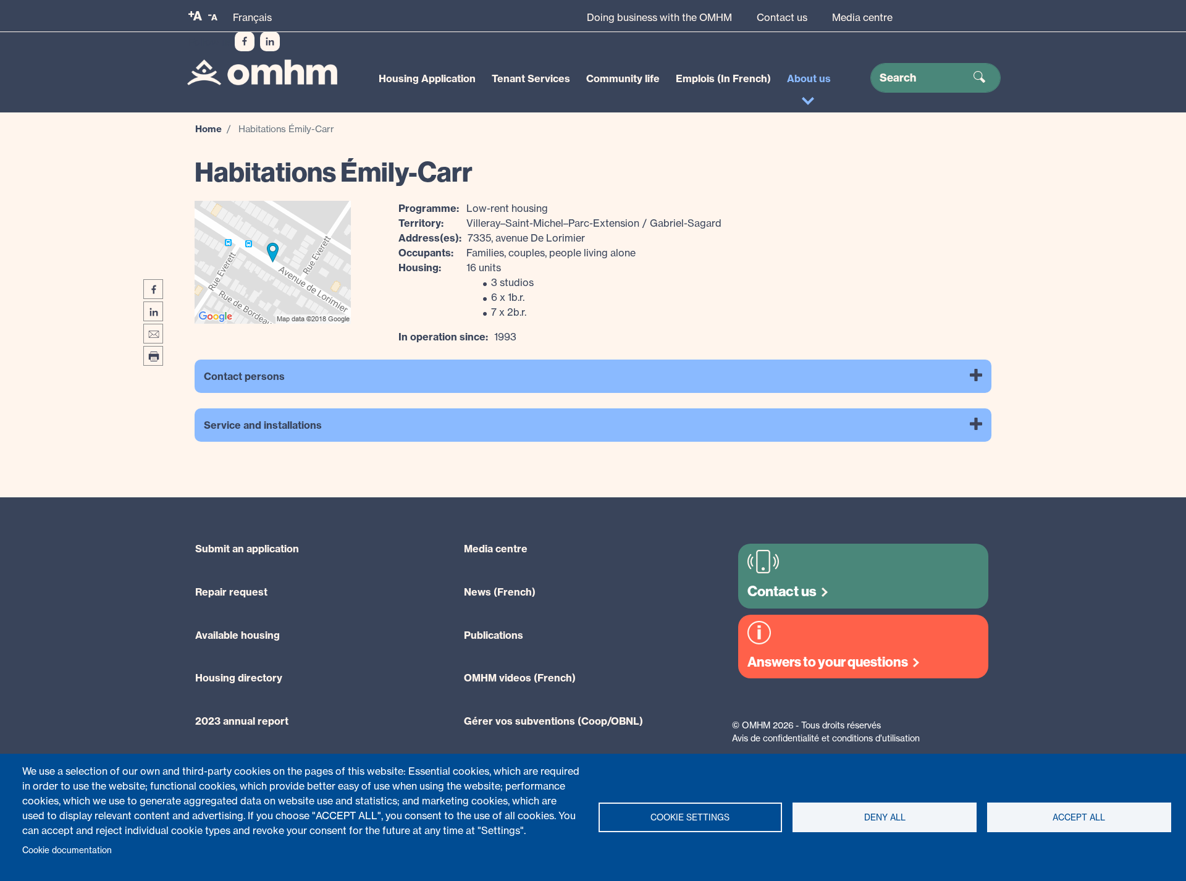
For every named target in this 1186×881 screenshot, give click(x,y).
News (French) (500, 592)
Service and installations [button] (263, 425)
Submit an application (247, 548)
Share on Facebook (153, 289)
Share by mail (153, 334)
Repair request (231, 592)
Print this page (153, 356)
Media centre (862, 17)
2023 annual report (241, 721)
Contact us (782, 17)
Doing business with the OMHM (659, 17)
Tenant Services (531, 78)
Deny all (885, 817)
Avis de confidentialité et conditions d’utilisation (826, 738)
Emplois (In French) (723, 78)
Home (208, 129)
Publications (493, 635)
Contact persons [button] (244, 376)
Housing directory (238, 678)
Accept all (1079, 817)
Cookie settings (690, 817)
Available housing (237, 635)
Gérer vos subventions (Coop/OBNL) (553, 721)
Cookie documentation (67, 850)
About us (809, 78)
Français (252, 17)
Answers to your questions (827, 662)
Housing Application (427, 78)
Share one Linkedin (153, 311)
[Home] (262, 72)
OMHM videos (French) (520, 678)
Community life (623, 78)
